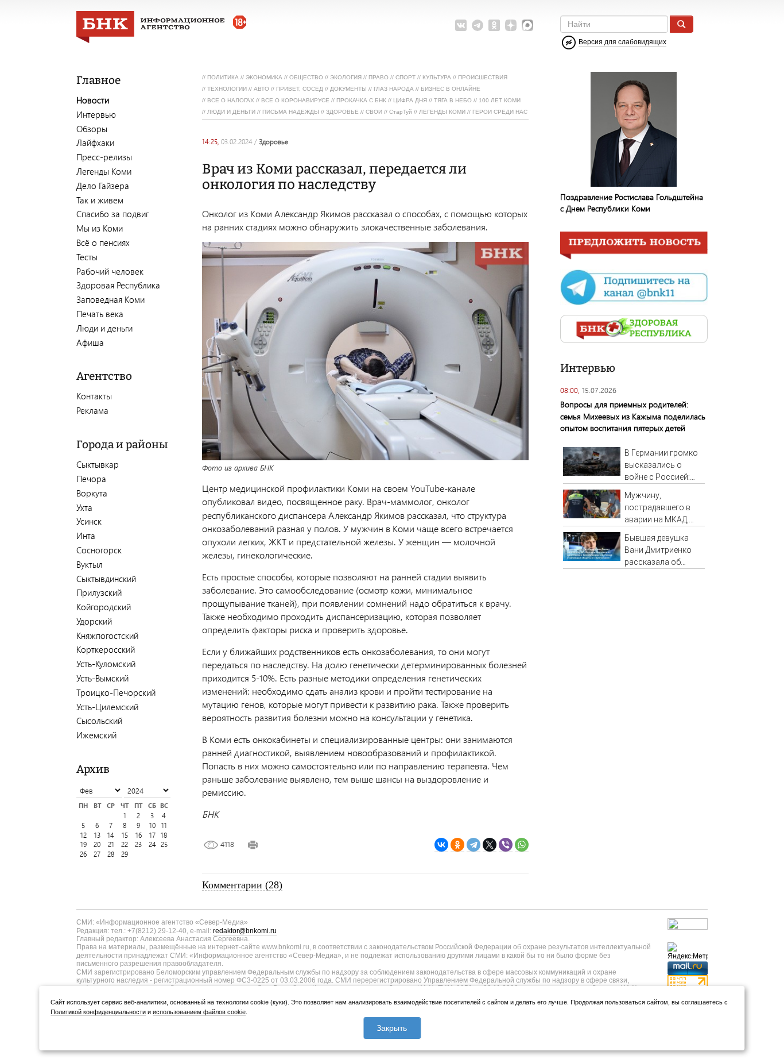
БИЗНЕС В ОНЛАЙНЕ (450, 89)
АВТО (261, 89)
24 (152, 844)
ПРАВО (378, 77)
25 (164, 844)
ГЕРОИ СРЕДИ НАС (499, 112)
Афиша (90, 342)
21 (111, 844)
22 (124, 844)
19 (83, 844)
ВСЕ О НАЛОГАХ (230, 100)
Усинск (89, 521)
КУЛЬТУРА (436, 77)
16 (138, 835)
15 (125, 835)
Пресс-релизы (104, 157)
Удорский (94, 621)
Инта (85, 535)
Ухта (84, 507)
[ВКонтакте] (441, 845)
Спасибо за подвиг (112, 213)
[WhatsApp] (522, 845)
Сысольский (99, 720)
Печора (91, 478)
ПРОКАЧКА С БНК (361, 100)
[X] (489, 845)
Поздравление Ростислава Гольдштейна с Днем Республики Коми (631, 202)
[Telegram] (473, 845)
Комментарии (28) (242, 885)
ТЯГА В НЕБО (453, 100)
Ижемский (96, 735)
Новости (92, 100)
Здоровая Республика (118, 285)
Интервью (96, 114)
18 (164, 835)
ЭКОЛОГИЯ (346, 77)
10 (152, 825)
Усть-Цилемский (107, 707)
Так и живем (99, 200)
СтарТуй (400, 112)
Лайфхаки (95, 142)
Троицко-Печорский (116, 692)
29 (124, 854)
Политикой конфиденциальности (98, 1011)
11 (164, 825)
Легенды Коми (103, 171)
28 (110, 854)
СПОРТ (405, 77)
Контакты (94, 396)
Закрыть (392, 1028)
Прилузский (99, 592)
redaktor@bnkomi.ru (245, 931)
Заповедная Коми (110, 299)
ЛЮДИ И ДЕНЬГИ (231, 112)
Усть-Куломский (105, 663)
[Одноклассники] (457, 845)
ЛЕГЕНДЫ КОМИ (442, 112)
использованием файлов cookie (199, 1011)
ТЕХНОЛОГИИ (227, 89)
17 (152, 835)
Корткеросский (105, 649)
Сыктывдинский (106, 578)
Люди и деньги (104, 328)
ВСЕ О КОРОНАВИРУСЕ (295, 100)
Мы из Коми (99, 228)
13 (97, 835)
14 (110, 835)
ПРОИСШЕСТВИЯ (482, 77)
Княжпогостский (107, 635)
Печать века (99, 313)
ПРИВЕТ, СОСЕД (299, 89)
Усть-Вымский (102, 678)
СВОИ (374, 112)
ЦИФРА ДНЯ (410, 100)
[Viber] (506, 845)
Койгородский (103, 607)
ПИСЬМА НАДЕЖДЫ (290, 112)
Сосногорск (99, 550)
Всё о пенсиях (103, 242)
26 (83, 854)
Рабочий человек (109, 271)
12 (83, 835)
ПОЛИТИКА (223, 77)
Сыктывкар (97, 464)
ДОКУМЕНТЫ (348, 89)
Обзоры (91, 128)
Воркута (91, 493)
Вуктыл (89, 564)
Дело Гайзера (102, 185)
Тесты (87, 257)
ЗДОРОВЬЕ (342, 112)
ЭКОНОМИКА (264, 77)
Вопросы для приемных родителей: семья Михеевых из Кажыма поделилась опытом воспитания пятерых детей (632, 416)
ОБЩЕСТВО (306, 77)
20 (97, 844)
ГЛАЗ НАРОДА (394, 89)
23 (138, 844)
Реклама (92, 410)
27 (97, 854)
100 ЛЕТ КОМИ (500, 100)
